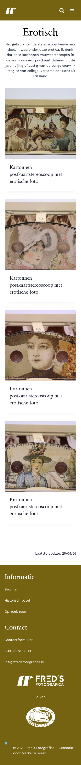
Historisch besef (17, 600)
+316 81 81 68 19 (18, 651)
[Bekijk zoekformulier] (61, 10)
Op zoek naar (16, 611)
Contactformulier (19, 640)
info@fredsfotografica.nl (24, 662)
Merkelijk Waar (34, 753)
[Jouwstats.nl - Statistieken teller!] (6, 743)
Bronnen (11, 589)
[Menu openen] (72, 10)
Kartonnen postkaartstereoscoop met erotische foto (36, 174)
